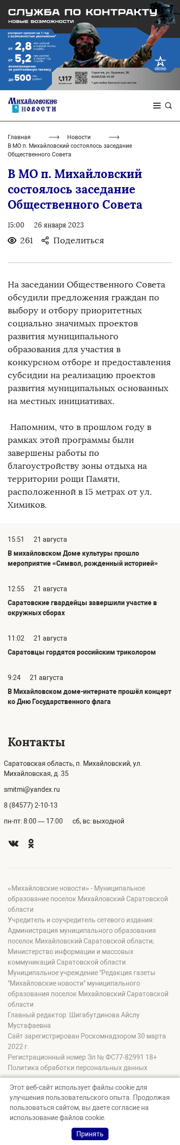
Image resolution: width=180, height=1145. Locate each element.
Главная (19, 137)
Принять (90, 1134)
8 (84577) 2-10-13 (31, 805)
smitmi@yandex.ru (32, 789)
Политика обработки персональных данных (77, 1068)
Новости (79, 137)
